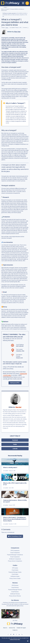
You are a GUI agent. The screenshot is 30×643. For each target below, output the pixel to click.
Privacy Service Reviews (15, 596)
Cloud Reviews (15, 587)
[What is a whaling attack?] (15, 465)
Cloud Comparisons (15, 552)
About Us (5, 627)
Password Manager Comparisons (15, 554)
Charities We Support (21, 627)
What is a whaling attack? (10, 467)
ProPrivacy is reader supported (9, 13)
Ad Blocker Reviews (15, 593)
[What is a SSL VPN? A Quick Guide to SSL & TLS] (15, 482)
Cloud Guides (15, 570)
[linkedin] (19, 634)
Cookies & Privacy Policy (15, 639)
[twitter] (11, 634)
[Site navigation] (23, 3)
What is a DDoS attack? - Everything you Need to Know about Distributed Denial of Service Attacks (14, 519)
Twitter (15, 444)
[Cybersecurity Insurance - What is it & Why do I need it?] (15, 499)
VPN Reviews (15, 585)
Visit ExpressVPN (14, 382)
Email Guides (15, 574)
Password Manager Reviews (15, 589)
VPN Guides (15, 568)
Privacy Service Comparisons (15, 561)
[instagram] (16, 634)
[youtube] (14, 634)
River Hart (17, 31)
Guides (5, 7)
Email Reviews (15, 591)
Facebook (15, 440)
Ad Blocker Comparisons (15, 559)
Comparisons (15, 548)
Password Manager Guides (15, 572)
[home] (2, 7)
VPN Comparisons (15, 550)
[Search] (27, 3)
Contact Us (15, 630)
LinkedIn (15, 448)
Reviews (15, 583)
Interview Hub (12, 627)
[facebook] (8, 634)
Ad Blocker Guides (15, 576)
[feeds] (22, 634)
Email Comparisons (15, 556)
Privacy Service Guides (14, 578)
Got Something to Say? (15, 536)
